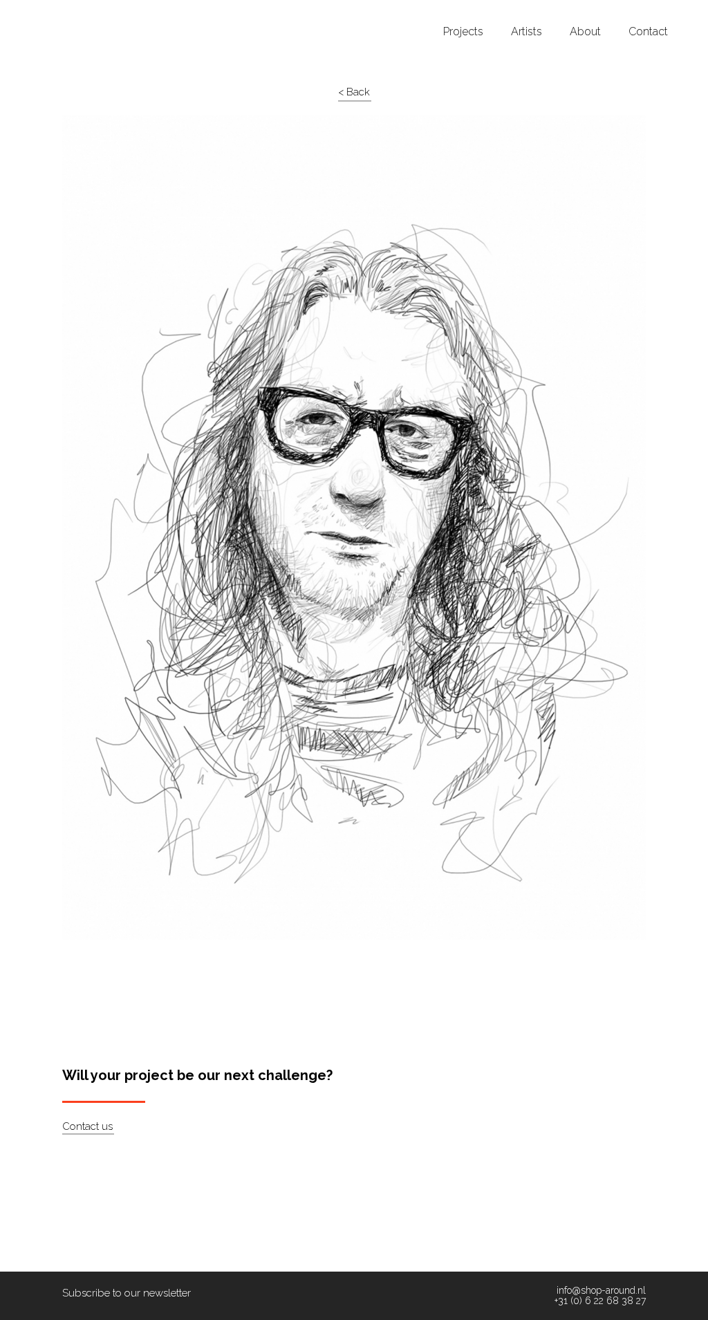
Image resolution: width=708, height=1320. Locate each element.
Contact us (87, 1126)
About (585, 32)
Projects (463, 32)
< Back (354, 92)
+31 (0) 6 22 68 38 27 (600, 1301)
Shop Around (63, 13)
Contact (648, 32)
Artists (526, 32)
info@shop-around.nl (601, 1290)
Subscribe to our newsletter (126, 1293)
